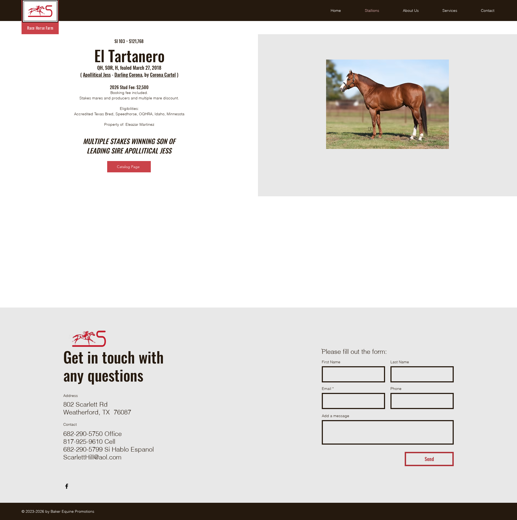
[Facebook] (66, 486)
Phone (395, 388)
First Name (331, 362)
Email (326, 388)
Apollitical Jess (97, 74)
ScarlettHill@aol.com (92, 457)
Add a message (335, 416)
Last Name (399, 362)
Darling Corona (128, 74)
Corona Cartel (163, 74)
